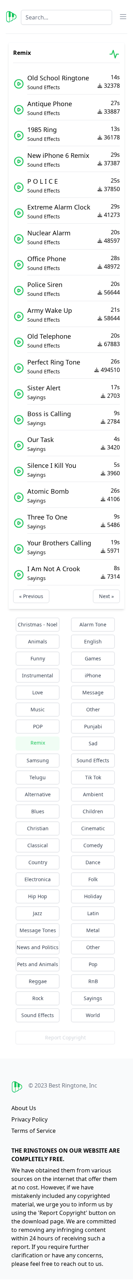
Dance (92, 862)
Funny (38, 658)
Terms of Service (33, 1131)
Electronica (37, 879)
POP (38, 726)
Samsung (38, 760)
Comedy (92, 845)
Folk (93, 879)
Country (37, 862)
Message (93, 692)
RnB (93, 981)
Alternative (38, 794)
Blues (37, 811)
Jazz (37, 913)
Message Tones (38, 930)
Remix (38, 742)
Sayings (93, 998)
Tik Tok (93, 777)
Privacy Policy (29, 1119)
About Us (23, 1108)
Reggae (38, 981)
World (93, 1015)
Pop (93, 964)
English (93, 641)
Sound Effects (93, 760)
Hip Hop (37, 896)
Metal (93, 930)
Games (93, 658)
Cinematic (93, 828)
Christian (38, 828)
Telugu (37, 777)
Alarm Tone (92, 624)
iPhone (93, 675)
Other (93, 709)
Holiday (93, 896)
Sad (93, 743)
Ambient (93, 794)
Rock (37, 998)
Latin (93, 913)
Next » (106, 596)
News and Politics (38, 947)
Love (37, 692)
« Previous (31, 596)
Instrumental (37, 675)
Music (38, 709)
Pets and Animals (37, 964)
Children (93, 811)
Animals (37, 641)
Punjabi (93, 726)
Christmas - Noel (37, 624)
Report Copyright (65, 1037)
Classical (37, 845)
